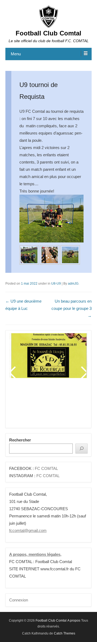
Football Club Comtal (48, 33)
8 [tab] (69, 405)
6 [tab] (56, 405)
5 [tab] (49, 405)
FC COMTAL (46, 468)
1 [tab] (22, 405)
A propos (73, 620)
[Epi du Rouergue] (48, 355)
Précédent (13, 372)
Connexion (18, 600)
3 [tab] (35, 405)
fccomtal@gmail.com (28, 530)
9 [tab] (76, 405)
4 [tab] (42, 405)
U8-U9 (56, 283)
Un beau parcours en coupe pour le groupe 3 (71, 308)
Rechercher (20, 440)
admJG (73, 283)
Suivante (83, 372)
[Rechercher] (81, 449)
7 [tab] (62, 405)
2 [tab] (29, 405)
